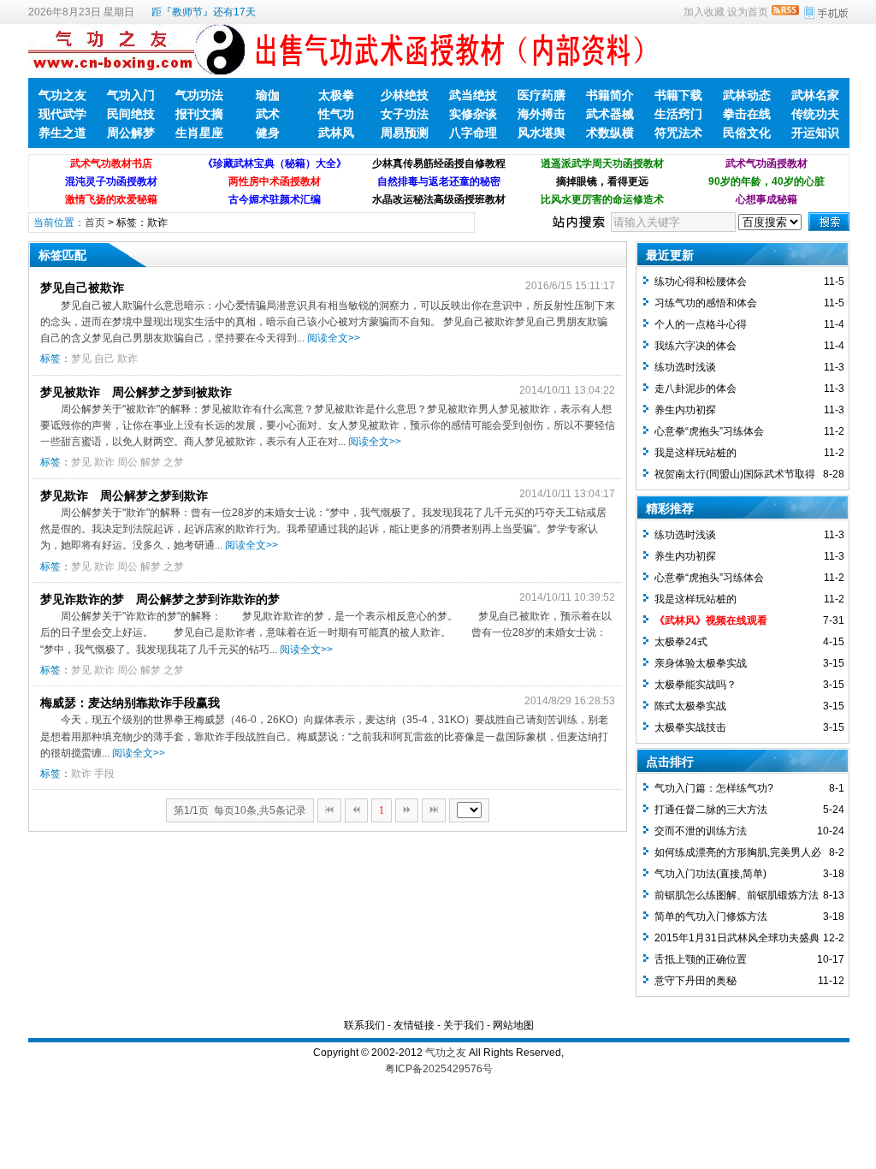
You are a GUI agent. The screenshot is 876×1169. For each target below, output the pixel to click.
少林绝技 (405, 95)
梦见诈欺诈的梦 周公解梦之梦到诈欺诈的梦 (160, 599)
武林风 (336, 132)
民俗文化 (747, 132)
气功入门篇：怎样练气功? (713, 788)
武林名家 (815, 95)
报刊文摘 (199, 114)
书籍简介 (610, 95)
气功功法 (199, 95)
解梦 (150, 462)
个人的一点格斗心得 (700, 324)
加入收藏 (704, 12)
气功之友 (62, 95)
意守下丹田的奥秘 (695, 981)
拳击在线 (747, 114)
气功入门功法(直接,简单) (710, 874)
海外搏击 (541, 114)
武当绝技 (473, 95)
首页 (95, 222)
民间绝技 (131, 114)
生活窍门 (678, 114)
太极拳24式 (680, 642)
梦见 (81, 359)
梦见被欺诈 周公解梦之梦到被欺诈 (136, 392)
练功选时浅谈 (685, 367)
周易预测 (405, 132)
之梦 (173, 462)
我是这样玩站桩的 (695, 453)
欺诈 (127, 359)
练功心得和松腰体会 (700, 282)
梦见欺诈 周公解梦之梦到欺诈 (124, 495)
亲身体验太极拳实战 (700, 663)
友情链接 (414, 1025)
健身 (268, 132)
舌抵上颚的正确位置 (700, 959)
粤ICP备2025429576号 (439, 1069)
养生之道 (62, 132)
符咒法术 (678, 132)
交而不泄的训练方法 (700, 831)
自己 (104, 359)
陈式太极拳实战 (690, 706)
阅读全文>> (333, 338)
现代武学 (62, 114)
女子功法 (405, 114)
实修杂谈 (473, 114)
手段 (104, 774)
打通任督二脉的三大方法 (710, 810)
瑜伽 (268, 95)
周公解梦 (131, 132)
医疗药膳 (541, 95)
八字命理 (473, 132)
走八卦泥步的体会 (695, 389)
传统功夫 (815, 114)
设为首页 (747, 12)
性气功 (336, 114)
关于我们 (463, 1025)
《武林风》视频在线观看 (710, 620)
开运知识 (815, 132)
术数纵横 (610, 132)
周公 (127, 462)
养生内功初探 (685, 410)
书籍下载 (678, 95)
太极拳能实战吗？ (695, 685)
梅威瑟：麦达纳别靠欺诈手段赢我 (130, 702)
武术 (268, 114)
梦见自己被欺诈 (82, 287)
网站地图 (513, 1025)
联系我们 (364, 1025)
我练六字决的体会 (695, 346)
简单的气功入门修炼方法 (710, 917)
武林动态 (747, 95)
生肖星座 (199, 132)
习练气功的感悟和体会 (705, 303)
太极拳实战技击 (690, 727)
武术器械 (610, 114)
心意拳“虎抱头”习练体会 (709, 431)
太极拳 (336, 95)
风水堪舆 (541, 132)
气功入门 (131, 95)
